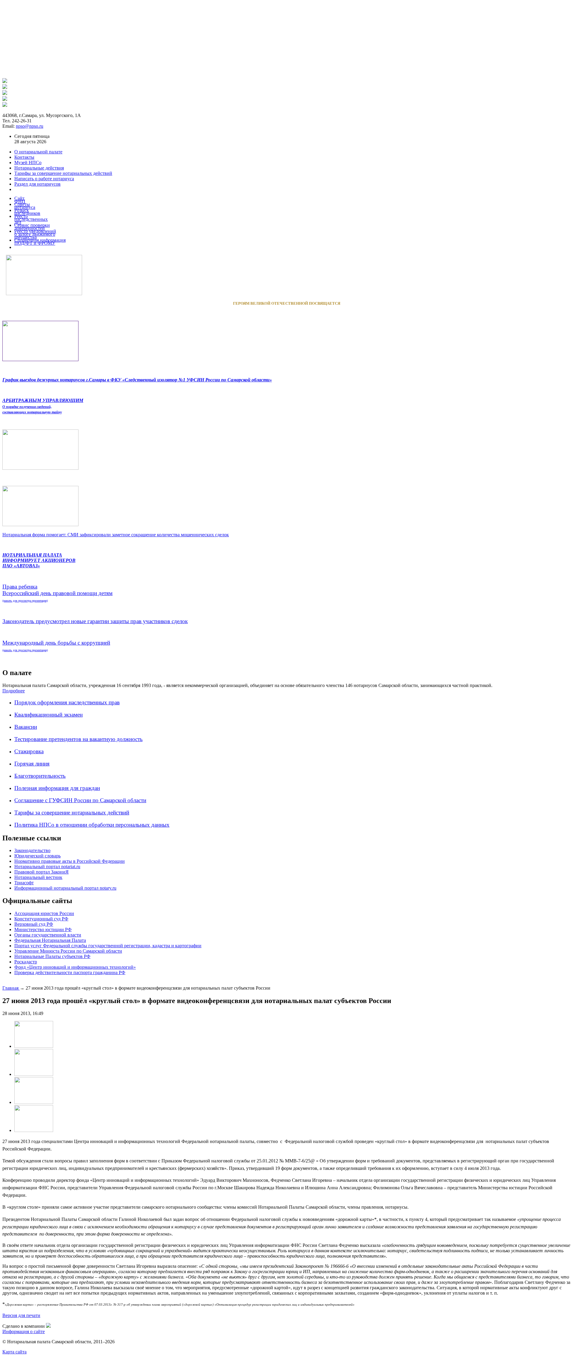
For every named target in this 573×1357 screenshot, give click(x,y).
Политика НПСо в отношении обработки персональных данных (92, 825)
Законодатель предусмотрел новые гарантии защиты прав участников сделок (95, 621)
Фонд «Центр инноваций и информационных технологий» (75, 967)
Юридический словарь (37, 855)
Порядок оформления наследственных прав (67, 702)
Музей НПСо (27, 162)
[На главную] (4, 81)
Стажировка (29, 751)
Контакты (24, 157)
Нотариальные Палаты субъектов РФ (52, 956)
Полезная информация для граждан (57, 788)
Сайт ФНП (19, 200)
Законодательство (32, 850)
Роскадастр (25, 961)
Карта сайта (14, 1351)
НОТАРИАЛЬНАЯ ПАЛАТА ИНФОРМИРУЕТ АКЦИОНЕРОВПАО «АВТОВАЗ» (39, 560)
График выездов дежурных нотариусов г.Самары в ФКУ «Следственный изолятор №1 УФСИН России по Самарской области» (137, 379)
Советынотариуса (24, 206)
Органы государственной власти (47, 934)
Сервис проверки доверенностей (32, 227)
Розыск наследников (27, 212)
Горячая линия (32, 763)
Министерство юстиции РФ (43, 929)
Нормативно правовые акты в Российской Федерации (69, 861)
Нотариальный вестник (38, 877)
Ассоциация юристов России (44, 913)
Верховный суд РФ (33, 924)
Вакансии (25, 727)
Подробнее (13, 690)
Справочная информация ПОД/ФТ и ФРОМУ (40, 242)
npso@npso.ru (29, 126)
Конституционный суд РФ (41, 918)
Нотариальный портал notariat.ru (47, 866)
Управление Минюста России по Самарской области (68, 951)
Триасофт (24, 882)
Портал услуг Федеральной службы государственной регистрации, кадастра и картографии (107, 945)
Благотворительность (40, 776)
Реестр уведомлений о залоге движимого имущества (35, 234)
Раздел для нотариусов (37, 184)
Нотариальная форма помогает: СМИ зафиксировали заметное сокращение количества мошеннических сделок (115, 534)
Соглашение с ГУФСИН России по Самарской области (80, 800)
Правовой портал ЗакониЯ (41, 871)
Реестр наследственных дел (31, 219)
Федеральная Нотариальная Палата (50, 940)
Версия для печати (21, 1315)
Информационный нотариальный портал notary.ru (65, 888)
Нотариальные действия (39, 167)
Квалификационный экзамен (48, 714)
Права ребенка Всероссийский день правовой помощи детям (57, 592)
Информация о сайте (23, 1331)
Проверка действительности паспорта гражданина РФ (69, 972)
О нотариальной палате (38, 151)
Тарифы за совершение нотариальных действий (71, 812)
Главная (11, 988)
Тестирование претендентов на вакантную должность (78, 739)
